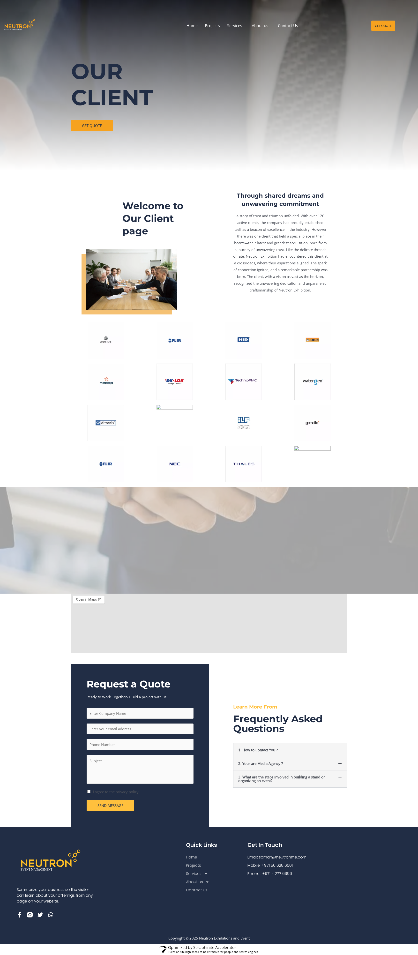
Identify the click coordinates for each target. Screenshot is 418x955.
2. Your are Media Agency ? (260, 763)
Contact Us (288, 25)
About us (260, 25)
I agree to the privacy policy (116, 791)
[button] (236, 25)
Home (192, 25)
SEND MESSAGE (110, 805)
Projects (212, 25)
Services (234, 25)
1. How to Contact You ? (258, 749)
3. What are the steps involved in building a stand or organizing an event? (281, 779)
